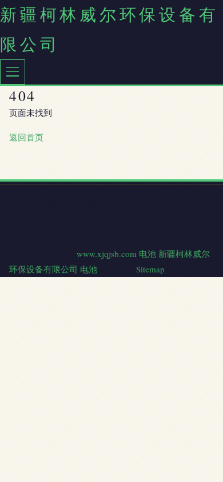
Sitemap (150, 269)
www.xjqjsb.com (107, 253)
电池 (147, 253)
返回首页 (26, 137)
